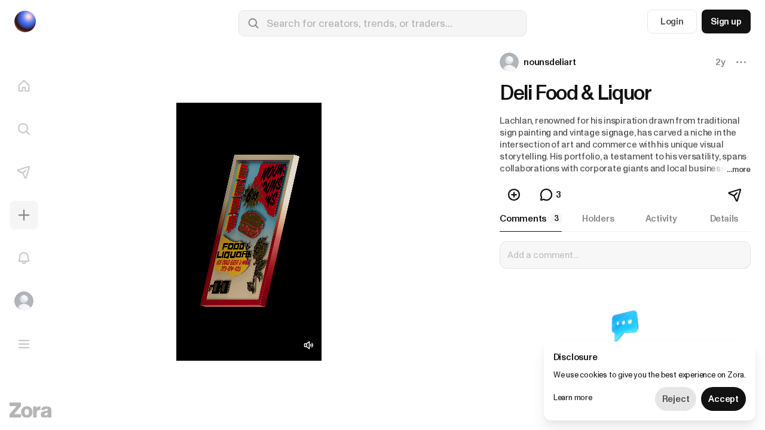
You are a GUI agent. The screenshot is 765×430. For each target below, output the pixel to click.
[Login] (24, 301)
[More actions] (741, 62)
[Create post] (24, 215)
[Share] (736, 194)
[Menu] (24, 344)
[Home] (24, 86)
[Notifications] (24, 258)
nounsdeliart (550, 62)
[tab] (531, 218)
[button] (539, 62)
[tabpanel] (625, 317)
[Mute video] (308, 345)
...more (739, 169)
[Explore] (24, 129)
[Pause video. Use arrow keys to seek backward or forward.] (249, 232)
